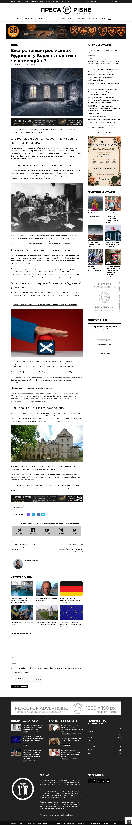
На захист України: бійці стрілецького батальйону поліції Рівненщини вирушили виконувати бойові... (113, 272)
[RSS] (112, 1)
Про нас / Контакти (78, 1)
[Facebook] (105, 1)
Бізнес (53, 19)
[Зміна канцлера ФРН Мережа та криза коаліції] (47, 588)
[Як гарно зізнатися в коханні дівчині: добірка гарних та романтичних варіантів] (54, 752)
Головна (13, 42)
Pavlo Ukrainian (20, 64)
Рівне (33, 19)
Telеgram (18, 534)
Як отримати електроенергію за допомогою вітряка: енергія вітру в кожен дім (25, 547)
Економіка (81, 19)
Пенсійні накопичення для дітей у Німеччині (94, 268)
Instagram (61, 534)
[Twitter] (116, 1)
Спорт (71, 19)
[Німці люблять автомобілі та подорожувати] (95, 203)
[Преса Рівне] (66, 10)
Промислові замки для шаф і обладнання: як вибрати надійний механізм (102, 53)
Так (94, 334)
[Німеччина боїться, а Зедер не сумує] (22, 612)
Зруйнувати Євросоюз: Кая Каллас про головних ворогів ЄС (70, 624)
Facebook (33, 534)
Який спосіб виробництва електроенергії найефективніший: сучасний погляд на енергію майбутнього (68, 548)
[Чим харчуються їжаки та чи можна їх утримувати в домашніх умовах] (54, 741)
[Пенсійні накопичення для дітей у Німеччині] (95, 257)
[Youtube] (119, 1)
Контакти (106, 823)
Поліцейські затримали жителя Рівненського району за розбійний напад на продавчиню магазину (104, 71)
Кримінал (93, 19)
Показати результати (104, 345)
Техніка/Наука (93, 747)
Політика (42, 19)
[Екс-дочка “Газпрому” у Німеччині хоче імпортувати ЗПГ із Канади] (71, 588)
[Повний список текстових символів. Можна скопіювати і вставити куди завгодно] (54, 727)
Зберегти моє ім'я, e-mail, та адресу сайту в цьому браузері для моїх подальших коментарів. (47, 668)
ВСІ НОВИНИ (103, 133)
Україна (25, 19)
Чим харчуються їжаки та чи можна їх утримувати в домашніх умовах (71, 741)
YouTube (46, 534)
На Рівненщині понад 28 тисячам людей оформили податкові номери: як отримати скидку (103, 100)
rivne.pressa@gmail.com (63, 815)
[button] (109, 18)
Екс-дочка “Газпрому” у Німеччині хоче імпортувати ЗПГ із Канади (70, 600)
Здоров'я (62, 19)
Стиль (103, 19)
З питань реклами (90, 1)
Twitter (74, 534)
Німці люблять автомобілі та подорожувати (94, 214)
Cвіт (18, 19)
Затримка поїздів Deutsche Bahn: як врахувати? (112, 244)
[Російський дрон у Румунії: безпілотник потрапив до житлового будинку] (22, 588)
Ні (93, 337)
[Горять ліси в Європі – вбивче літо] (95, 233)
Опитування (71, 823)
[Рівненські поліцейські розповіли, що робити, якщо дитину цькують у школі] (113, 203)
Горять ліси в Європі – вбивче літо (94, 244)
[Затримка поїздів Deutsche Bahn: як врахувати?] (113, 233)
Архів (58, 823)
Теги (63, 823)
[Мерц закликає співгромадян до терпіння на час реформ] (47, 612)
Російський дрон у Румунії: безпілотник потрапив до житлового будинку (20, 600)
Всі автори (82, 823)
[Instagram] (109, 1)
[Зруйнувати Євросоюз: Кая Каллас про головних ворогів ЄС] (71, 612)
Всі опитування (104, 353)
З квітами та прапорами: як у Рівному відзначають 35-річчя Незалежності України (102, 91)
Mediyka (24, 823)
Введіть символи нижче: (20, 672)
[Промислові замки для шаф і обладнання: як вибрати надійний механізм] (16, 727)
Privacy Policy (116, 823)
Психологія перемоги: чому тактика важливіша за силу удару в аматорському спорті (102, 124)
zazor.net (43, 823)
